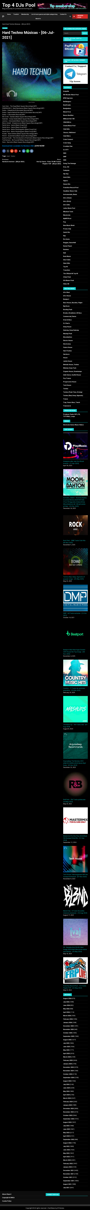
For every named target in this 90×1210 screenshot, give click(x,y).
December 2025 (68, 1026)
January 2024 (67, 1105)
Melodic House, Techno (71, 364)
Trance (65, 399)
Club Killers (67, 136)
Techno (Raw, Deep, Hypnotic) (73, 395)
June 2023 (66, 1129)
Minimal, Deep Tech (69, 368)
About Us (38, 18)
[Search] (70, 16)
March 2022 (67, 1160)
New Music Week (69, 225)
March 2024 (67, 1098)
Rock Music (67, 256)
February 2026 (68, 1019)
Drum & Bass (67, 320)
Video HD (66, 284)
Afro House (67, 296)
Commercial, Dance (69, 316)
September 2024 (68, 1077)
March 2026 (67, 1015)
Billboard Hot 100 (68, 119)
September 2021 (68, 1181)
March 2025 (67, 1057)
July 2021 (66, 1187)
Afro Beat (66, 292)
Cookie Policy (6, 1201)
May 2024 (66, 1091)
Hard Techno (67, 351)
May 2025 (66, 1050)
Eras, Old (66, 167)
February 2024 (68, 1101)
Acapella (66, 91)
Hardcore (66, 354)
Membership (25, 14)
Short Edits (66, 260)
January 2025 (67, 1064)
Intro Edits (66, 205)
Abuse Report (6, 1194)
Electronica (67, 344)
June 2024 (66, 1088)
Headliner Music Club (70, 191)
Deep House (67, 327)
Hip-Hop (65, 174)
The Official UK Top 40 (70, 273)
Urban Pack (67, 277)
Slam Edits (66, 263)
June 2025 (66, 1046)
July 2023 (66, 1126)
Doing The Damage (69, 163)
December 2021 (68, 1170)
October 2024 (67, 1074)
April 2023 (66, 1136)
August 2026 (67, 998)
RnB (64, 253)
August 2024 (67, 1081)
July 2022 (66, 1146)
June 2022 (66, 1150)
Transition (66, 270)
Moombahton (67, 337)
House (65, 358)
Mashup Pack (67, 333)
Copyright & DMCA (8, 1197)
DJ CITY (65, 150)
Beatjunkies (67, 108)
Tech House (67, 385)
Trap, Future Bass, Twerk (71, 402)
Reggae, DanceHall (69, 242)
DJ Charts (66, 323)
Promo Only (67, 229)
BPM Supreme (68, 98)
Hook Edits (66, 177)
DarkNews (51, 1208)
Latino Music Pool (69, 208)
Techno (13, 156)
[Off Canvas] (3, 16)
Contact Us (63, 14)
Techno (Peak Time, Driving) (72, 392)
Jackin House (67, 361)
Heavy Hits (66, 184)
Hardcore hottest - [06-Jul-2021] (13, 160)
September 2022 (68, 1139)
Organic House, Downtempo (72, 371)
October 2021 (67, 1177)
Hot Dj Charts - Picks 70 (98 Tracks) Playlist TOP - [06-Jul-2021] (49, 161)
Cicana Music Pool (69, 125)
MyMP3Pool (67, 218)
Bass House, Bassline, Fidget (72, 302)
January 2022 (67, 1167)
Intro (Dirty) (67, 201)
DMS (64, 160)
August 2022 (67, 1143)
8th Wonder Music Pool (71, 95)
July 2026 (66, 1002)
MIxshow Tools (68, 211)
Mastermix (66, 215)
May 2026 (66, 1009)
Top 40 (65, 267)
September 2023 (68, 1119)
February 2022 (68, 1163)
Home (9, 14)
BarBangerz (67, 101)
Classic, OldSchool (69, 132)
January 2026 (67, 1022)
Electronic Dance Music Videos (73, 425)
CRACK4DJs (67, 122)
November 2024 (68, 1071)
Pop (64, 222)
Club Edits (66, 129)
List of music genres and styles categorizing (44, 14)
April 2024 (66, 1095)
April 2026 (66, 1012)
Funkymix (66, 170)
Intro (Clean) (67, 198)
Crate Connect (68, 139)
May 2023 (66, 1132)
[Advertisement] (62, 6)
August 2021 (67, 1184)
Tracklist (16, 14)
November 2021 (68, 1174)
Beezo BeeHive (68, 115)
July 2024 (66, 1084)
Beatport (66, 299)
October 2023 (67, 1115)
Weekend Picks (80, 16)
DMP (64, 156)
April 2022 (66, 1157)
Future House (67, 347)
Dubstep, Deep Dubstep (71, 330)
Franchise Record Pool (70, 187)
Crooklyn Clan (67, 146)
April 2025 (66, 1053)
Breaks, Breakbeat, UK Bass (72, 313)
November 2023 (68, 1112)
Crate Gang (67, 143)
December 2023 (68, 1108)
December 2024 (68, 1067)
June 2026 (66, 1005)
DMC (64, 153)
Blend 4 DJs (67, 112)
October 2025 (67, 1033)
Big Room (66, 306)
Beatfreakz (67, 105)
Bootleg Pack (67, 309)
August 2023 (67, 1122)
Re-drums (66, 239)
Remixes (66, 249)
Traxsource (67, 406)
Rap (64, 236)
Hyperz (65, 181)
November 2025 (68, 1029)
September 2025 (68, 1036)
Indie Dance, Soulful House (72, 375)
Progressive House (69, 382)
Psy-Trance (67, 378)
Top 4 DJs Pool (18, 5)
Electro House (68, 340)
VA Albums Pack (68, 280)
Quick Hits (66, 232)
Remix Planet (67, 246)
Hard (3, 24)
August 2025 (67, 1040)
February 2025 (68, 1060)
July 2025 (66, 1043)
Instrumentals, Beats (70, 194)
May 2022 (66, 1153)
